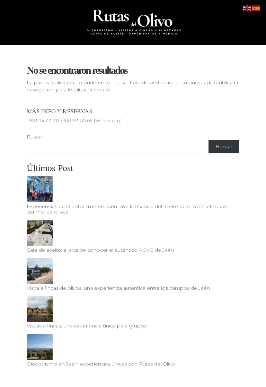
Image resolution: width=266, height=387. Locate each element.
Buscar (35, 137)
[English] (247, 8)
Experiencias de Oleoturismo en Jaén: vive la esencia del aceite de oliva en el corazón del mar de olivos (129, 209)
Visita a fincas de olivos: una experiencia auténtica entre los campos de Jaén (118, 288)
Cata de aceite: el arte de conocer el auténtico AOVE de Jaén (100, 250)
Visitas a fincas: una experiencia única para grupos (87, 326)
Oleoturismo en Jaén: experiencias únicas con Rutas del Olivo (101, 364)
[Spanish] (256, 8)
